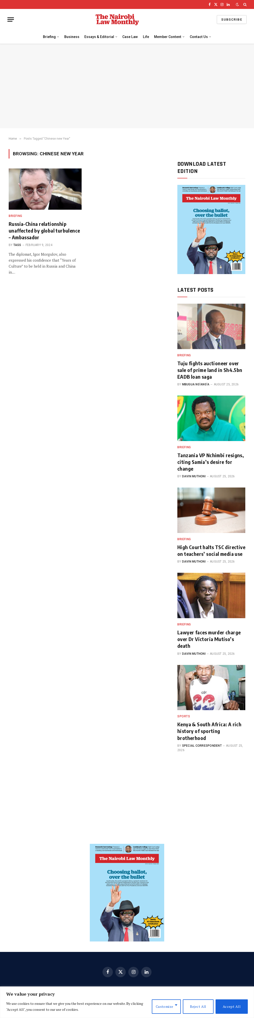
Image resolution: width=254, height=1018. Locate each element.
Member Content (167, 37)
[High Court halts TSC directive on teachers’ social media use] (211, 510)
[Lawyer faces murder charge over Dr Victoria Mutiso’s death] (211, 595)
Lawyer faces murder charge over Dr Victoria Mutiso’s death (209, 639)
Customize (164, 1006)
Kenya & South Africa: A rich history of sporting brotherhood (209, 731)
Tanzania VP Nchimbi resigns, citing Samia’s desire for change (210, 462)
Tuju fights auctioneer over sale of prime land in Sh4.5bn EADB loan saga (209, 370)
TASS (17, 245)
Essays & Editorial (99, 37)
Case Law (130, 37)
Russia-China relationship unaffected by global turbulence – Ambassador (44, 230)
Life (146, 37)
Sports (183, 716)
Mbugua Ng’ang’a (196, 384)
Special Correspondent (202, 745)
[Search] (244, 4)
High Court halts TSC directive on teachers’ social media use (211, 550)
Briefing (49, 37)
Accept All (232, 1006)
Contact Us (199, 37)
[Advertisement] (127, 86)
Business (71, 37)
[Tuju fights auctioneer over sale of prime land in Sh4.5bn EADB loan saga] (211, 326)
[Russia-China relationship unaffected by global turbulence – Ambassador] (45, 188)
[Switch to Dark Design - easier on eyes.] (237, 4)
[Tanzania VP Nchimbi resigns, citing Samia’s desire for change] (211, 418)
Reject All (198, 1006)
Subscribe (231, 19)
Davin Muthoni (194, 476)
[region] (127, 1002)
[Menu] (10, 19)
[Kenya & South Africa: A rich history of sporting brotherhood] (211, 687)
